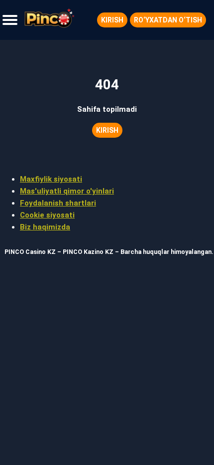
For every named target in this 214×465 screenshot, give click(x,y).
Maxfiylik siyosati (51, 179)
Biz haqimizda (45, 227)
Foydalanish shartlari (58, 203)
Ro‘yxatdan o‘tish (168, 20)
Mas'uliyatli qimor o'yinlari (67, 191)
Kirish (112, 20)
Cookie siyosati (47, 215)
